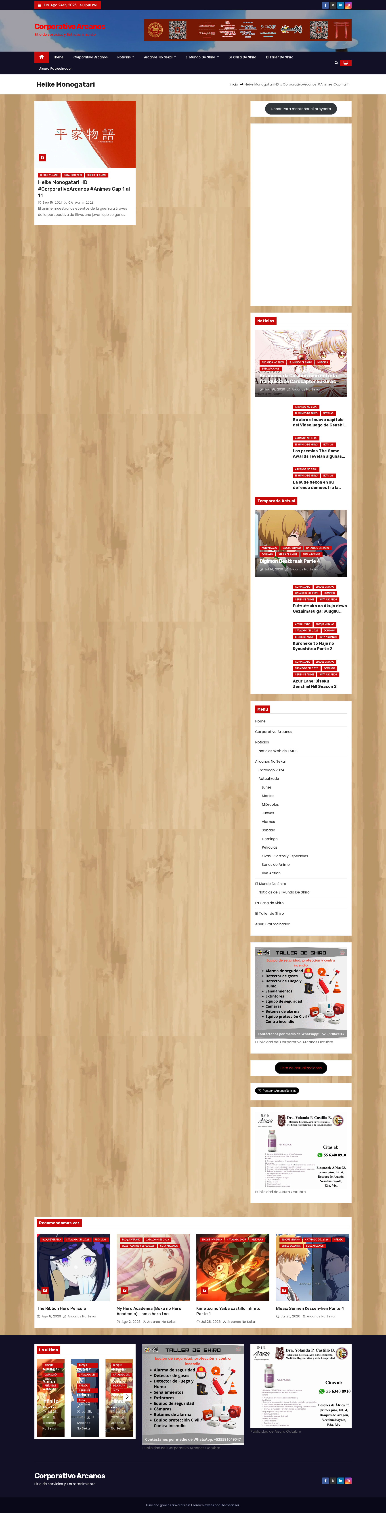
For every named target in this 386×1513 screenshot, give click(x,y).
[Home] (41, 57)
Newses (208, 1505)
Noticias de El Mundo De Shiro (284, 892)
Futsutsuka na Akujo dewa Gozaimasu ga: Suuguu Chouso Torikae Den (320, 611)
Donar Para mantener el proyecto (301, 108)
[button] (336, 62)
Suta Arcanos (270, 368)
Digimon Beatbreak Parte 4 (290, 561)
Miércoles (270, 804)
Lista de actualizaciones (301, 1068)
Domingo (267, 554)
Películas (269, 847)
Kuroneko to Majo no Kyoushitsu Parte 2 (313, 646)
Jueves (268, 813)
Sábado (268, 830)
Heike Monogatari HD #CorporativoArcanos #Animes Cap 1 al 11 (84, 188)
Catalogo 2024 (271, 770)
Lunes (267, 787)
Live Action (271, 873)
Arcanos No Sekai (159, 57)
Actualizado (269, 548)
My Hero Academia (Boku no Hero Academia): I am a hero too (149, 1311)
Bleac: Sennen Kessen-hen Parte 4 (310, 1308)
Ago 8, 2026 (52, 1316)
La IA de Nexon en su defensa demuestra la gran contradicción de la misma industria (318, 490)
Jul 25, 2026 (291, 1316)
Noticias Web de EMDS (278, 750)
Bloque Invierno (212, 1239)
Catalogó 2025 (236, 1239)
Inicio (234, 84)
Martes (268, 795)
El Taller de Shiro (280, 57)
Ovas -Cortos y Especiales (285, 856)
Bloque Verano (49, 175)
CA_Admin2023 (80, 202)
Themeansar (229, 1505)
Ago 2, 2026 (132, 1321)
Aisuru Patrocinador (55, 68)
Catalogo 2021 (73, 175)
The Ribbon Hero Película (61, 1308)
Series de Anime (96, 175)
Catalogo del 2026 (317, 548)
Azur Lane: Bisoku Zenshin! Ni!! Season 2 (315, 684)
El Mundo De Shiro (201, 57)
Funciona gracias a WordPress (168, 1505)
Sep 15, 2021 (53, 202)
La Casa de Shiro (242, 57)
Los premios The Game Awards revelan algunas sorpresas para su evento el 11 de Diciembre (319, 459)
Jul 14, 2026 (274, 569)
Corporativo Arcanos (69, 26)
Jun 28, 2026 (275, 389)
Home (59, 57)
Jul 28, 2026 (211, 1321)
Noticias (124, 57)
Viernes (268, 821)
